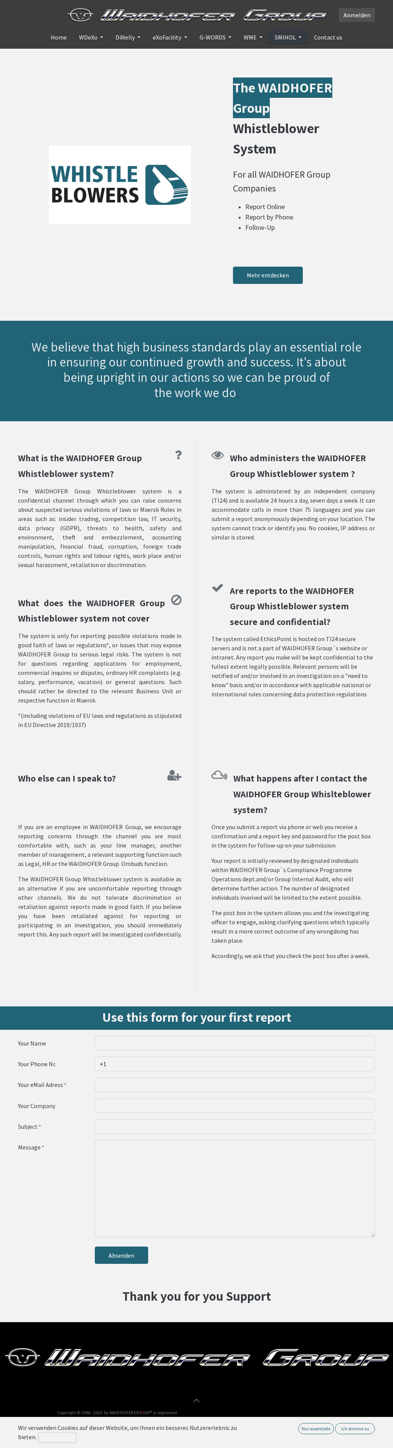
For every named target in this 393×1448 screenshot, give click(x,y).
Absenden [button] (121, 1255)
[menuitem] (59, 37)
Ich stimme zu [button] (355, 1429)
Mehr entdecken (268, 275)
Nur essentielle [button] (316, 1429)
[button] (196, 1400)
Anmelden (356, 15)
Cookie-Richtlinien (57, 1437)
